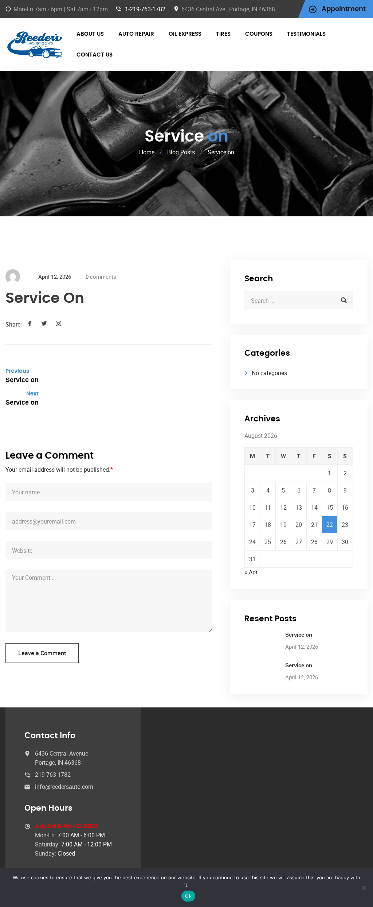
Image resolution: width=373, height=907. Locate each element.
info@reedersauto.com (64, 787)
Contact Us (94, 55)
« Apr (251, 572)
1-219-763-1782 (145, 9)
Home (146, 152)
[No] (364, 887)
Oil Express (185, 34)
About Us (90, 34)
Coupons (258, 34)
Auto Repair (136, 34)
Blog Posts (181, 152)
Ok (188, 896)
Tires (223, 34)
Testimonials (306, 34)
